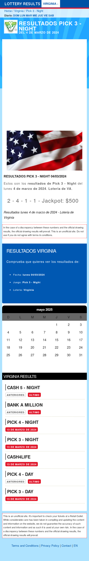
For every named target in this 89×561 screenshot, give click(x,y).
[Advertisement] (44, 83)
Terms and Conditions (25, 545)
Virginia (19, 11)
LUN (22, 15)
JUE (40, 15)
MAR (29, 15)
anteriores (15, 395)
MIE (35, 15)
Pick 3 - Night (34, 11)
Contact (66, 545)
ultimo (34, 395)
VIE (46, 15)
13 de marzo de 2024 (22, 429)
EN (76, 545)
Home (8, 11)
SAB (51, 15)
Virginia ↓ (51, 3)
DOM (16, 15)
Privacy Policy (50, 545)
